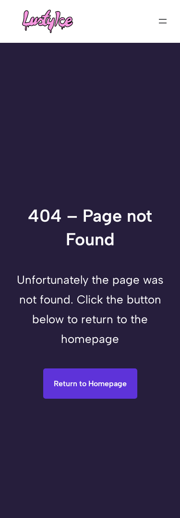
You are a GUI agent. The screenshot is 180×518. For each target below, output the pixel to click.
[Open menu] (162, 21)
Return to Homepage (90, 383)
